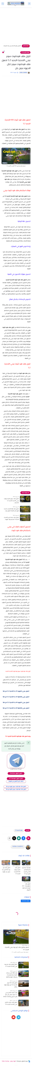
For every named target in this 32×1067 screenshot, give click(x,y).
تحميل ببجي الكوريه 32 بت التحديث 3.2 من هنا (16, 691)
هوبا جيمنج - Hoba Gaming (8, 1061)
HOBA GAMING (23, 72)
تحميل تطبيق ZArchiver (16, 773)
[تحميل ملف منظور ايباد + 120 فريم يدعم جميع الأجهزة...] (26, 878)
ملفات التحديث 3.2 (25, 52)
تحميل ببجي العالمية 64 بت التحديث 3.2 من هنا (16, 708)
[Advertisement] (16, 26)
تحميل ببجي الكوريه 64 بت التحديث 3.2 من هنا (16, 702)
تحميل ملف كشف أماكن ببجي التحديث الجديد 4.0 (11, 1003)
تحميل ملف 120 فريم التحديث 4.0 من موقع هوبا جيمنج (10, 985)
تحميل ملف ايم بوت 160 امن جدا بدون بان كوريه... (6, 870)
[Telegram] (16, 1064)
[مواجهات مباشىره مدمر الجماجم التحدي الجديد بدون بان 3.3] (26, 862)
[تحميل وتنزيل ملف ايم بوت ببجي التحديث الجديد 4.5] (16, 937)
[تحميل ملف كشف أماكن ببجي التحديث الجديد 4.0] (23, 1003)
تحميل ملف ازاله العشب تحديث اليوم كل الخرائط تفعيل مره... (11, 510)
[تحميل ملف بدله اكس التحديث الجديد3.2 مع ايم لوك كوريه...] (25, 517)
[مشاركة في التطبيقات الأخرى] (9, 838)
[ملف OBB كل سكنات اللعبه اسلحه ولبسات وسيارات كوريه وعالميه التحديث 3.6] (23, 973)
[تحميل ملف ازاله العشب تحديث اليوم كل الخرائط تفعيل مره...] (25, 509)
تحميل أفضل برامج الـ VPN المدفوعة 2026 (11, 46)
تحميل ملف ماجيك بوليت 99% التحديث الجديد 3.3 (17, 871)
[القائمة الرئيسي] (29, 3)
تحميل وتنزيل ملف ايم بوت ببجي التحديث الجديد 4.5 (17, 948)
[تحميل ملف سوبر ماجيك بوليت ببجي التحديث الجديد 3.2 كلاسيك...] (25, 499)
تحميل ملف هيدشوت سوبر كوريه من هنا (16, 786)
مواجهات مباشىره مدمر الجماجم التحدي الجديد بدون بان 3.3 (26, 871)
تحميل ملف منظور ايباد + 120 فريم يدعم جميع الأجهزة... (26, 887)
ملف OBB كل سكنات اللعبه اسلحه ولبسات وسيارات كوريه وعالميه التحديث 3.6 (11, 975)
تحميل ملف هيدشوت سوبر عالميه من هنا (16, 789)
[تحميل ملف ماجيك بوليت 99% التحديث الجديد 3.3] (16, 862)
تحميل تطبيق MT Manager (16, 779)
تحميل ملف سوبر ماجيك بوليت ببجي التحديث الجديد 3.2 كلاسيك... (11, 501)
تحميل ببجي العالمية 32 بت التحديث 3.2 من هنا (16, 697)
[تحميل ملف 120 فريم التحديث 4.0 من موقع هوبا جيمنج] (23, 983)
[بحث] (3, 3)
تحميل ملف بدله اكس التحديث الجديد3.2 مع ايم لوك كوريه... (11, 519)
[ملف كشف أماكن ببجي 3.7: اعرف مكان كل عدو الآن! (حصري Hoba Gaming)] (23, 993)
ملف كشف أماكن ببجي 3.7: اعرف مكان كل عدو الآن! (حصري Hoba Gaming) (10, 995)
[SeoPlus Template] (29, 1061)
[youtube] (13, 1017)
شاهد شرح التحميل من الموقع (16, 781)
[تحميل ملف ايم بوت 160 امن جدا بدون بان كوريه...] (6, 862)
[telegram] (19, 1017)
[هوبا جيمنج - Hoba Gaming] (16, 3)
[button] (23, 838)
